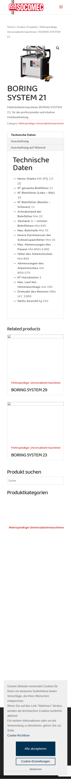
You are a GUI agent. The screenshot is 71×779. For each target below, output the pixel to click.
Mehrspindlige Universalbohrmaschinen (41, 123)
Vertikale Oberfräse (21, 618)
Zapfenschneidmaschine (24, 523)
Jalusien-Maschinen (21, 564)
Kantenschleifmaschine (23, 666)
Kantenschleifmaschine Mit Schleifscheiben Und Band (36, 654)
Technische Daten (23, 135)
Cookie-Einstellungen (35, 761)
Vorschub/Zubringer (21, 542)
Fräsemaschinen (21, 608)
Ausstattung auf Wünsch (28, 148)
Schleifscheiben (20, 647)
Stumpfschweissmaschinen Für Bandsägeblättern (28, 535)
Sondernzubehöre (20, 547)
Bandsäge (15, 630)
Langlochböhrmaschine (23, 569)
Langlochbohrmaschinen (28, 554)
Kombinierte (17, 576)
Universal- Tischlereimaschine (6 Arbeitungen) (29, 598)
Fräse (12, 613)
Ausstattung (20, 141)
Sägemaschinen (20, 625)
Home (11, 27)
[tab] (35, 135)
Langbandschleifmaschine (25, 662)
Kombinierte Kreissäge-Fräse (27, 581)
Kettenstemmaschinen (23, 559)
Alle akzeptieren (35, 748)
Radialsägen (16, 640)
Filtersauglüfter (18, 518)
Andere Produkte (27, 27)
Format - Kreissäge (21, 635)
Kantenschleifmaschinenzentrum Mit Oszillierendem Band (32, 673)
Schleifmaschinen (22, 501)
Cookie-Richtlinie (18, 735)
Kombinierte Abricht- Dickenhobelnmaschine (23, 588)
